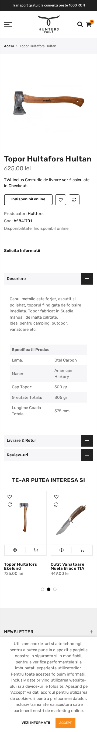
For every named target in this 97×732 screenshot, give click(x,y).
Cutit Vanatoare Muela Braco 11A (68, 583)
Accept (65, 723)
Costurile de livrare (43, 179)
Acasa (9, 46)
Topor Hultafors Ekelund (20, 583)
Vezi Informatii (36, 723)
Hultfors (36, 231)
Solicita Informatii (22, 268)
